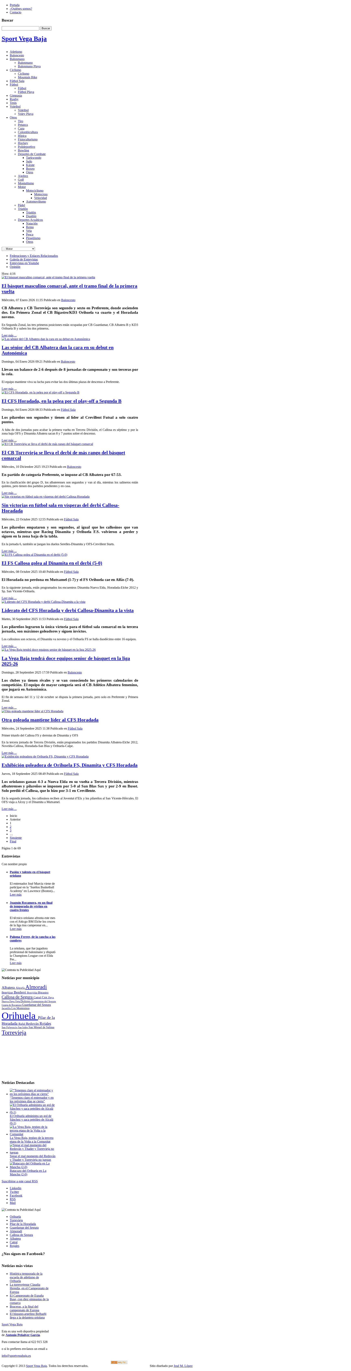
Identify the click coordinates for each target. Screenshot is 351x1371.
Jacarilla (6, 1008)
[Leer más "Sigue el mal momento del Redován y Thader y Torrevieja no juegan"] (33, 1152)
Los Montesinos (20, 1008)
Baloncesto (68, 300)
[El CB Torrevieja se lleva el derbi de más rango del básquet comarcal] (47, 444)
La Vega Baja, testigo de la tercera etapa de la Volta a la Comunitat (31, 1139)
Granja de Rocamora (12, 1005)
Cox (45, 997)
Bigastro (43, 992)
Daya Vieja (15, 1001)
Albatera (9, 987)
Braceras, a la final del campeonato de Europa (24, 1308)
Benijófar (32, 992)
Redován (33, 1024)
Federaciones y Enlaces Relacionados (34, 255)
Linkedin (15, 1188)
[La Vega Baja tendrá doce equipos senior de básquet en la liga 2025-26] (49, 649)
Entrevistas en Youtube (24, 263)
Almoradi (36, 987)
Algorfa (20, 987)
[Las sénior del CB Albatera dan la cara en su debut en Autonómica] (46, 339)
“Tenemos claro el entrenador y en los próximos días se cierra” (32, 1099)
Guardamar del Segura (36, 1005)
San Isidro (23, 1027)
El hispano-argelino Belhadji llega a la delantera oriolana (28, 1315)
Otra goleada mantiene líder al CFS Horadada (50, 719)
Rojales (45, 1023)
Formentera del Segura (43, 1001)
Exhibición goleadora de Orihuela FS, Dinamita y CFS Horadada (70, 765)
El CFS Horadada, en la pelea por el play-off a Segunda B (61, 401)
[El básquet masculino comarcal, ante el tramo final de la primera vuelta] (48, 277)
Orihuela (20, 1015)
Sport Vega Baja (12, 1324)
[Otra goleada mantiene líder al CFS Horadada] (32, 711)
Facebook (16, 1195)
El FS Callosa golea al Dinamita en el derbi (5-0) (52, 563)
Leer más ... (9, 335)
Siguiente (16, 837)
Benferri (20, 992)
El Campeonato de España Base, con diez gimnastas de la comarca (29, 1299)
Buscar (46, 28)
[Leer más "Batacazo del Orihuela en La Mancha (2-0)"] (33, 1167)
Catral (38, 997)
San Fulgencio (10, 1027)
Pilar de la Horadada (23, 1224)
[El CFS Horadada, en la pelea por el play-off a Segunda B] (40, 392)
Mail (13, 1202)
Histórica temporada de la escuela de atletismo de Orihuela (26, 1277)
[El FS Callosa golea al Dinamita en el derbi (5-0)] (34, 554)
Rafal (22, 1023)
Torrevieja (14, 1032)
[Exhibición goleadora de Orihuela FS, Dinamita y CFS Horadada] (45, 756)
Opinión (15, 266)
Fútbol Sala (68, 409)
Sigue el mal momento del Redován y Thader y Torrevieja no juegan (32, 1157)
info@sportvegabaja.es (16, 1355)
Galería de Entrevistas (24, 259)
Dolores (26, 1001)
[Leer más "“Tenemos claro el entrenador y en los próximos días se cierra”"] (33, 1094)
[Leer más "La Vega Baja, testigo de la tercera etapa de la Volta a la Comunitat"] (33, 1134)
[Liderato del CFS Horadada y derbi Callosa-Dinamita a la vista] (43, 601)
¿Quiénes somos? (21, 8)
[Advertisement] (29, 1056)
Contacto (15, 12)
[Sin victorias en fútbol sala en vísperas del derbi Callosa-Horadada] (46, 496)
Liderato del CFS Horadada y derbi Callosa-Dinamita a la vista (68, 610)
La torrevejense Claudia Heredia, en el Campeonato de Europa (29, 1288)
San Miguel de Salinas (41, 1027)
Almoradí (16, 1231)
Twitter (14, 1192)
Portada (15, 5)
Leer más (16, 894)
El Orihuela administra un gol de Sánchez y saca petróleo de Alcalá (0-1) (31, 1119)
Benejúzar (8, 992)
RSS (13, 1199)
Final (13, 841)
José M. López (183, 1366)
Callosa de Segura (18, 997)
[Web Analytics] (119, 1363)
